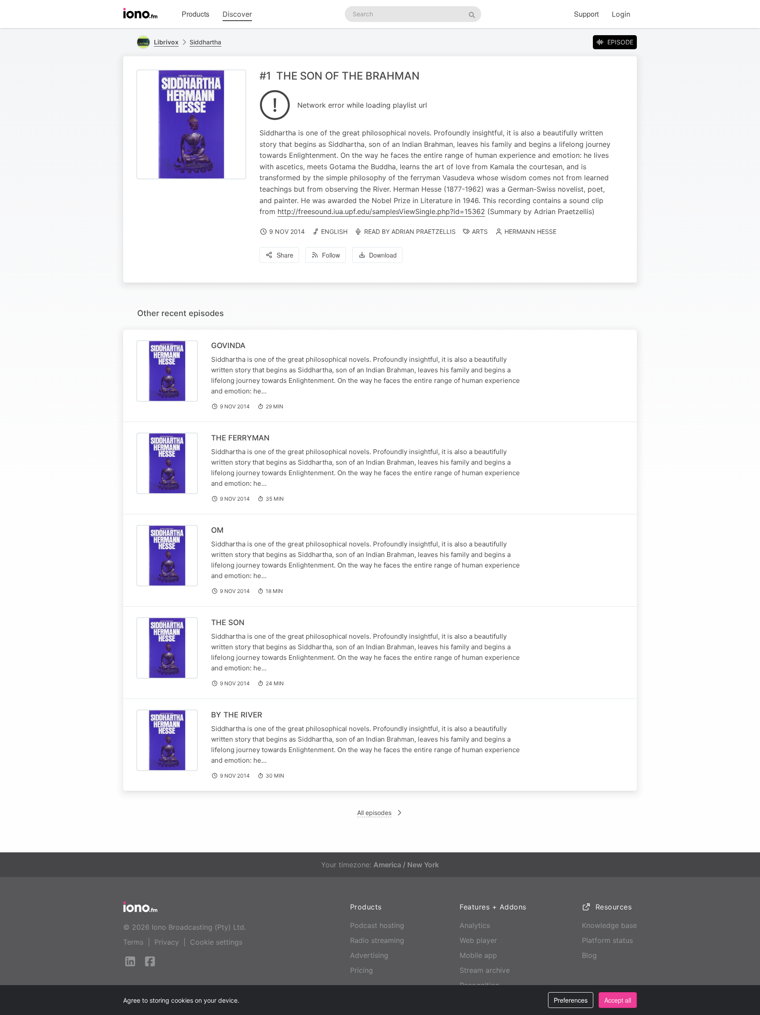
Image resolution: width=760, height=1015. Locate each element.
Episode (620, 42)
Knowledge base (609, 925)
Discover (237, 14)
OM (217, 530)
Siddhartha (205, 42)
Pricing (361, 970)
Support (586, 14)
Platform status (607, 940)
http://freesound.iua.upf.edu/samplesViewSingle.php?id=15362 (381, 211)
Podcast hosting (377, 925)
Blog (589, 955)
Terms (133, 942)
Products (195, 14)
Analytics (475, 925)
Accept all (617, 1000)
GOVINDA (228, 345)
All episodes (374, 812)
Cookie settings (216, 942)
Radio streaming (377, 940)
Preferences (571, 1000)
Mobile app (478, 955)
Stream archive (485, 970)
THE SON (228, 622)
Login (621, 14)
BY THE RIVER (236, 714)
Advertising (369, 955)
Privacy (166, 942)
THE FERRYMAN (240, 437)
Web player (478, 940)
